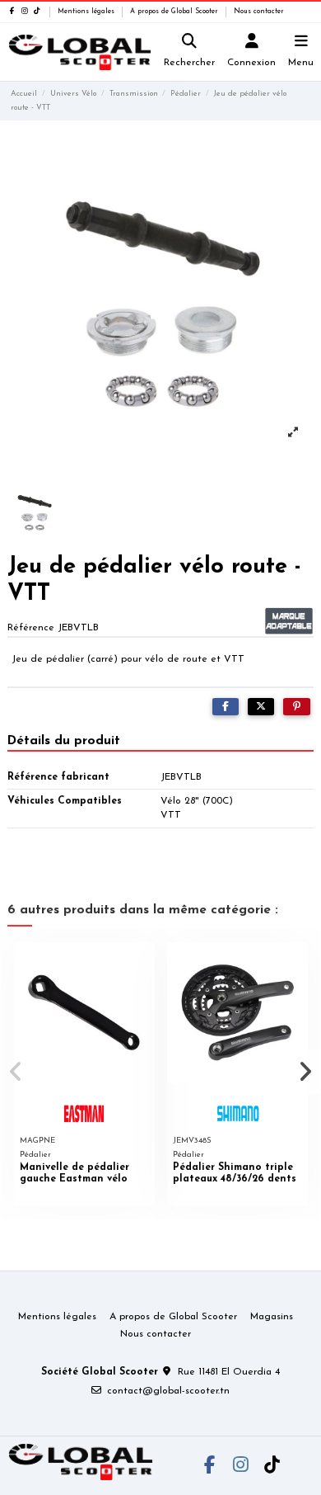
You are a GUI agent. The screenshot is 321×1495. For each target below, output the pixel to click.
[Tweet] (261, 707)
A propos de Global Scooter (175, 11)
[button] (15, 1071)
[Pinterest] (296, 707)
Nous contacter (259, 11)
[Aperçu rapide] (142, 964)
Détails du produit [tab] (63, 741)
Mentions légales (87, 11)
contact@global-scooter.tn (168, 1391)
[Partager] (225, 707)
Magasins (271, 1317)
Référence (30, 628)
